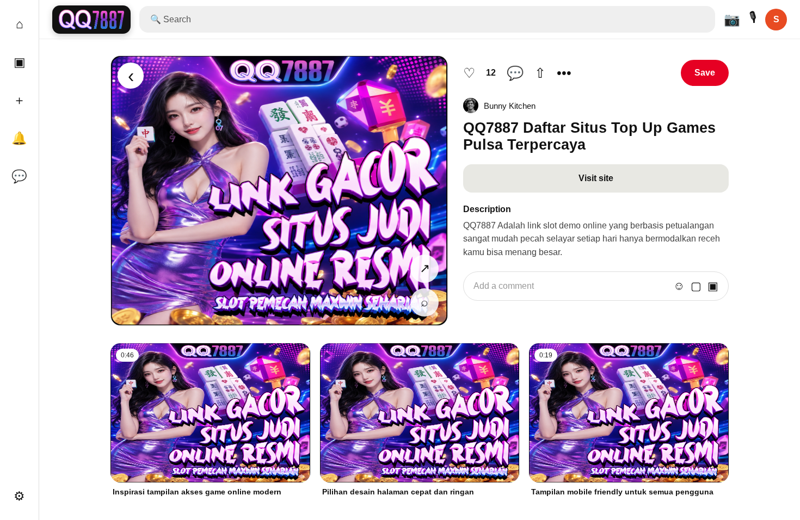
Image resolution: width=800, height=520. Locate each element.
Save (704, 72)
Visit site (596, 178)
